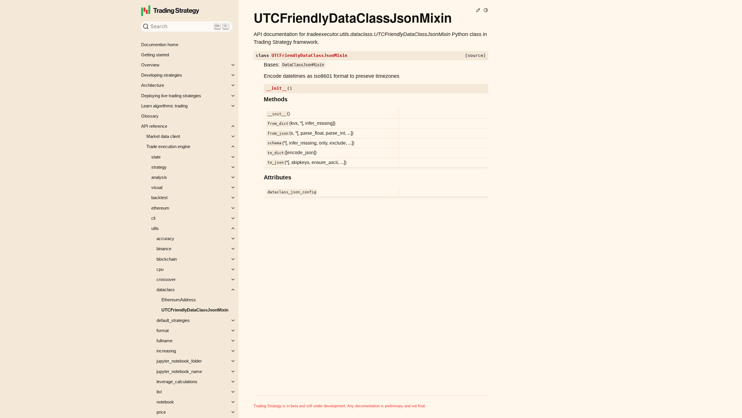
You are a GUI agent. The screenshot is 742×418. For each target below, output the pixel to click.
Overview (150, 64)
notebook (165, 401)
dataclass (166, 289)
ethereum (160, 208)
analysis (159, 177)
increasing (166, 350)
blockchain (167, 259)
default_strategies (173, 320)
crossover (166, 279)
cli (153, 218)
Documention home (159, 44)
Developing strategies (161, 75)
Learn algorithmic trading (164, 105)
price (161, 412)
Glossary (150, 115)
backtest (159, 197)
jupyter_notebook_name (179, 371)
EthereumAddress (178, 299)
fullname (164, 340)
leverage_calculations (177, 381)
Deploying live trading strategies (171, 95)
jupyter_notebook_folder (179, 360)
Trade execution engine (168, 146)
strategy (159, 167)
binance (164, 248)
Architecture (152, 85)
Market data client (163, 136)
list (159, 391)
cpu (160, 269)
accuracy (165, 238)
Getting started (155, 54)
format (163, 330)
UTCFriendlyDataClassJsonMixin (194, 309)
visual (156, 187)
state (156, 156)
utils (155, 228)
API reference (154, 126)
